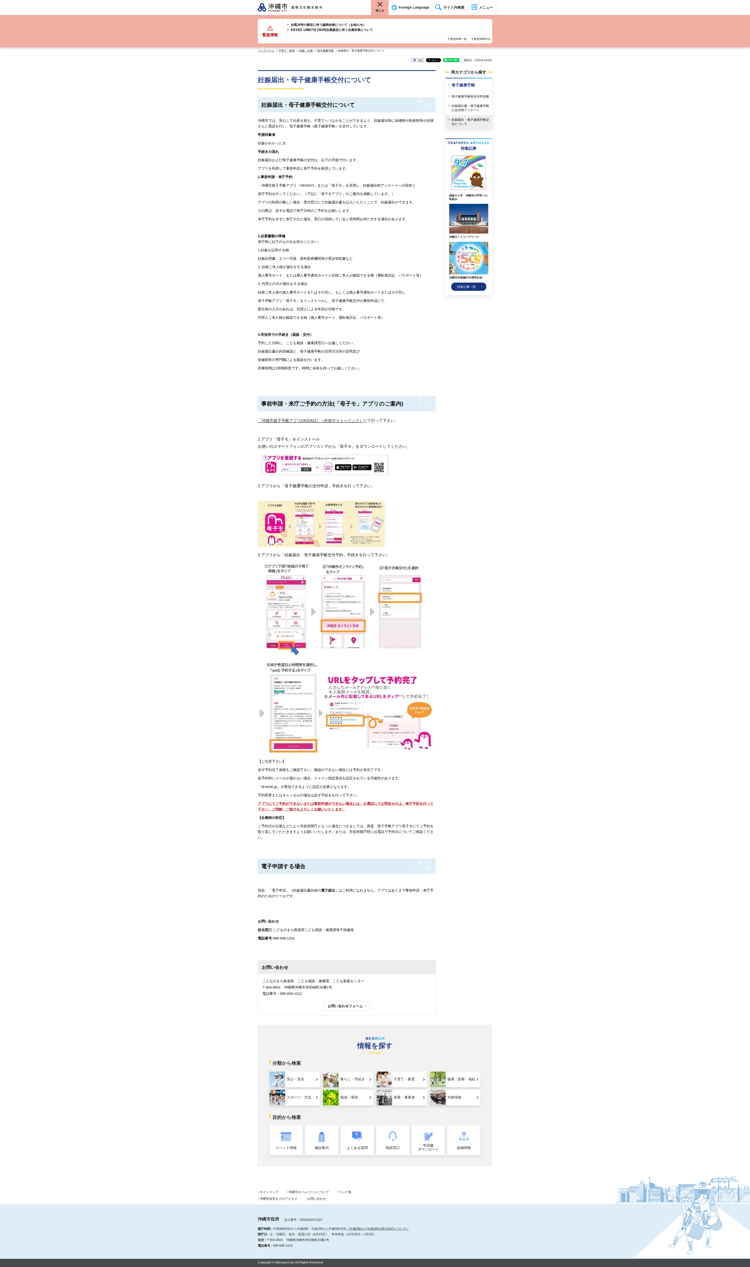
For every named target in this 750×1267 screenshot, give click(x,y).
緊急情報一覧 (458, 38)
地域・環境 (349, 1097)
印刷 (420, 60)
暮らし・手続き (352, 1079)
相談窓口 (393, 1148)
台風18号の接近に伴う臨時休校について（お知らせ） (328, 24)
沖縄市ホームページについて (308, 1192)
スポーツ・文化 (299, 1097)
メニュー (486, 7)
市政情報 (454, 1097)
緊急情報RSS (482, 38)
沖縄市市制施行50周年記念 (465, 277)
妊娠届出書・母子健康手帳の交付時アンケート (470, 108)
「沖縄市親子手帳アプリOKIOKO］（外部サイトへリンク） (310, 420)
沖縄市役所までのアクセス (278, 1198)
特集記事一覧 (466, 286)
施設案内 (322, 1148)
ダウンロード (428, 1147)
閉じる (380, 10)
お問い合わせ (316, 1198)
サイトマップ (269, 1192)
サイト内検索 (453, 7)
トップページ (266, 50)
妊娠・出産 (306, 50)
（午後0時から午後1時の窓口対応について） (377, 1228)
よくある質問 (357, 1148)
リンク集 (345, 1192)
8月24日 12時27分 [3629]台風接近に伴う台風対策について (332, 29)
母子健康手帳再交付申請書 (470, 96)
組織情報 (464, 1148)
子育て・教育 (287, 50)
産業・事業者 (404, 1097)
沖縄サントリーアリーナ (464, 236)
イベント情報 (286, 1148)
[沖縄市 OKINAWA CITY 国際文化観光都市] (294, 7)
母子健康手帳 (325, 50)
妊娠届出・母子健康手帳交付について (470, 122)
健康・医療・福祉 (461, 1079)
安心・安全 (295, 1079)
